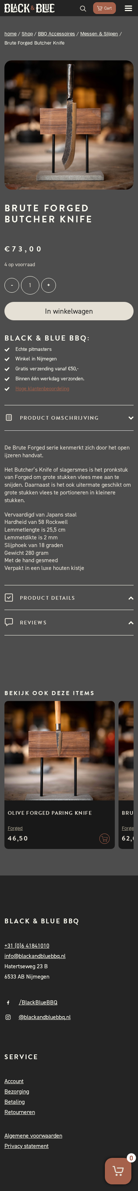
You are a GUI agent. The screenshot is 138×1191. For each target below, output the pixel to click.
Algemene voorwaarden (33, 1135)
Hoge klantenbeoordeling (42, 388)
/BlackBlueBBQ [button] (38, 1002)
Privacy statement (26, 1146)
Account (14, 1081)
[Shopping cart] (101, 8)
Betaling (14, 1102)
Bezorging (16, 1091)
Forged (15, 828)
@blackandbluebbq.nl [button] (45, 1017)
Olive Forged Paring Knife (50, 813)
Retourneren (19, 1112)
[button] (125, 8)
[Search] (79, 8)
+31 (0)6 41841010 (26, 945)
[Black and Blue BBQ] (29, 8)
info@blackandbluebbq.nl (35, 956)
